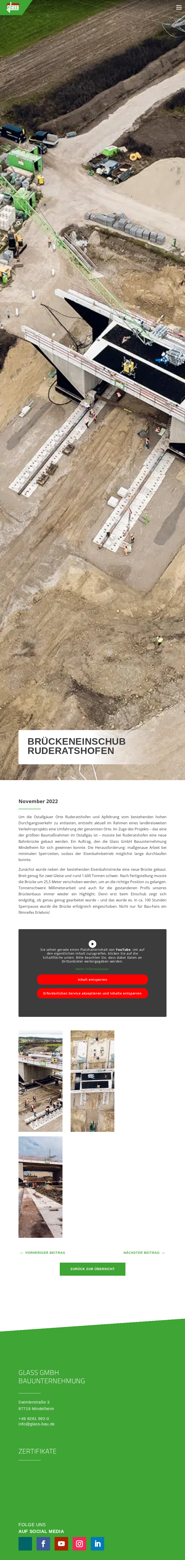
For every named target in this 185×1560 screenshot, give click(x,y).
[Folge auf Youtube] (61, 1544)
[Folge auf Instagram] (79, 1544)
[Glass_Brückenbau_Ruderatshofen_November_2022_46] (40, 1130)
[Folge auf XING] (25, 1544)
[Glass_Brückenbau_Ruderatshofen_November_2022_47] (93, 1130)
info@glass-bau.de (36, 1424)
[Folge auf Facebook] (43, 1544)
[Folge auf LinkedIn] (97, 1544)
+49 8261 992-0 (33, 1418)
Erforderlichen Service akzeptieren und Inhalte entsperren (92, 993)
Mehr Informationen (92, 969)
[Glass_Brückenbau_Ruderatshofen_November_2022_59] (40, 1236)
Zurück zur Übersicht (92, 1269)
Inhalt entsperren (92, 979)
